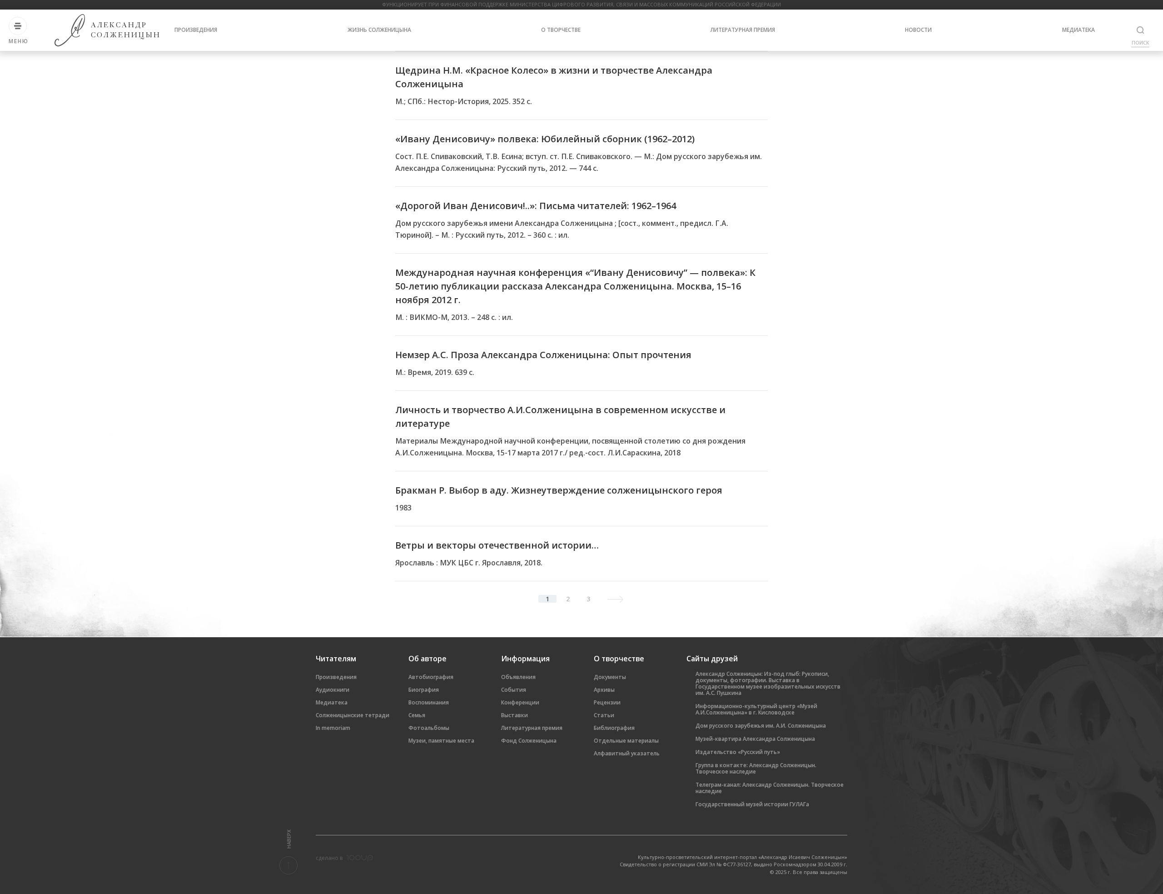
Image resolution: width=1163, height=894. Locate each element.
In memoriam (333, 728)
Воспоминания (428, 702)
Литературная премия (743, 30)
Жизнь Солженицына (379, 30)
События (513, 690)
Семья (416, 715)
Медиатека (1078, 30)
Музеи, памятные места (441, 740)
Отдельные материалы (626, 740)
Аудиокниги (332, 690)
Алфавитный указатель (627, 753)
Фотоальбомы (428, 728)
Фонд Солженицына (529, 740)
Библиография (614, 728)
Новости (918, 30)
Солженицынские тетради (352, 715)
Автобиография (430, 677)
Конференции (520, 702)
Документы (610, 677)
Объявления (518, 677)
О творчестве (561, 30)
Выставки (514, 715)
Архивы (604, 690)
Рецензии (607, 702)
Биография (423, 690)
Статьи (604, 715)
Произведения (195, 30)
